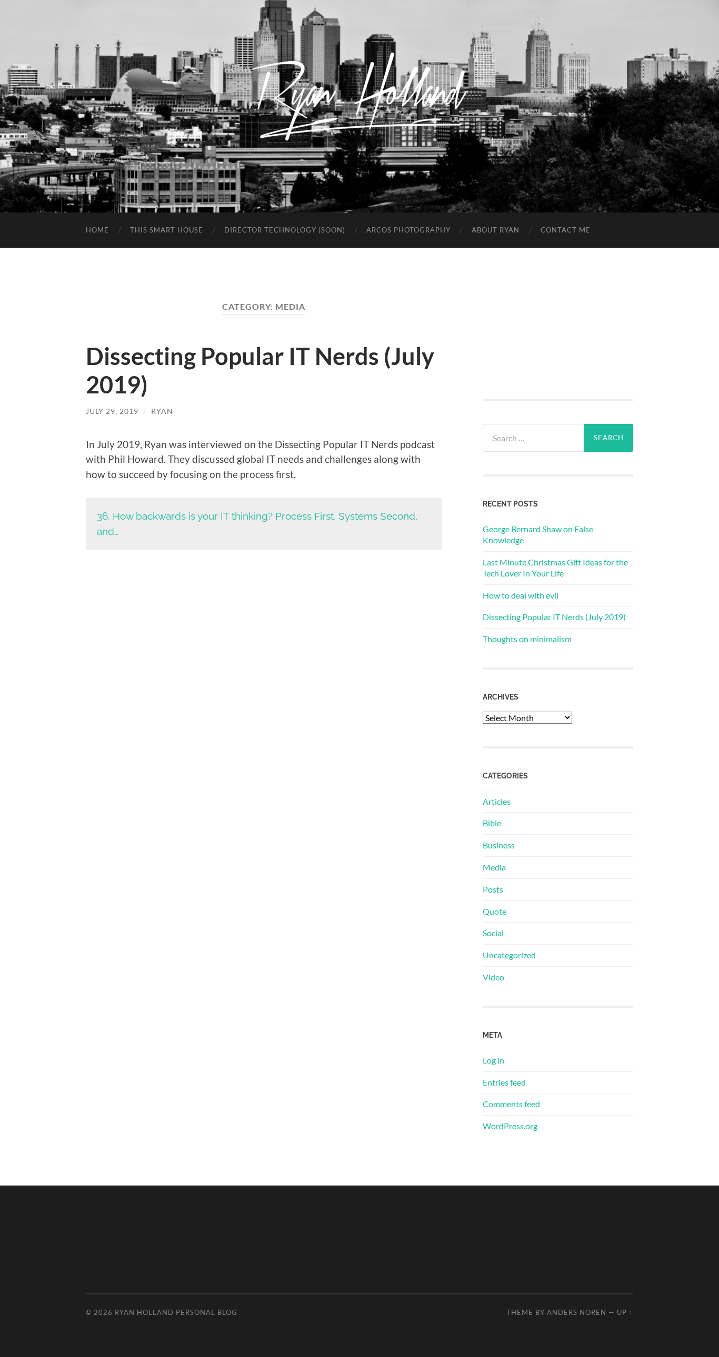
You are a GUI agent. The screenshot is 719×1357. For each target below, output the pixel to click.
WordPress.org (510, 1126)
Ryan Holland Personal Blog (176, 1312)
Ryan (162, 411)
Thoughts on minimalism (527, 639)
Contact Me (566, 230)
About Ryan (496, 230)
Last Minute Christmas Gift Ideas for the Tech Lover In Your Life (555, 567)
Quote (494, 911)
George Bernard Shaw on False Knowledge (538, 534)
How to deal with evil (520, 595)
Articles (497, 801)
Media (494, 867)
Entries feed (504, 1082)
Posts (493, 889)
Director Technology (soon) (284, 230)
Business (499, 845)
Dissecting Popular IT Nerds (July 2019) (554, 617)
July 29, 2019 (112, 411)
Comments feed (511, 1104)
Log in (493, 1060)
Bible (492, 823)
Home (97, 230)
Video (493, 977)
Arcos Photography (408, 230)
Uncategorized (509, 955)
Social (493, 933)
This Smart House (166, 230)
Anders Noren (576, 1312)
